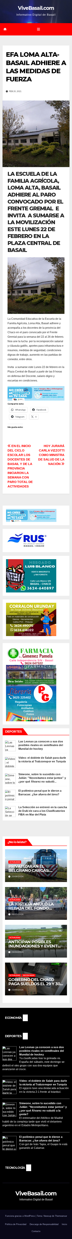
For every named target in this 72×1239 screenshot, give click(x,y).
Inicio (64, 1224)
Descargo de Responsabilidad (44, 1224)
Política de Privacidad (15, 1224)
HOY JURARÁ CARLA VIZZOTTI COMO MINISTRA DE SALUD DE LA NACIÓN (51, 455)
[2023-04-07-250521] (36, 393)
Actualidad (14, 862)
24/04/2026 (18, 952)
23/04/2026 (18, 990)
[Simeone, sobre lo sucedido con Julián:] (10, 778)
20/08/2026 (18, 876)
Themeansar (61, 1216)
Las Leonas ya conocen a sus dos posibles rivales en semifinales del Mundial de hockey (40, 745)
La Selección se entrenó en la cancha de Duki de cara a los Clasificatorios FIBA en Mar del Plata (42, 811)
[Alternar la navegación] (38, 29)
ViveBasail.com (36, 8)
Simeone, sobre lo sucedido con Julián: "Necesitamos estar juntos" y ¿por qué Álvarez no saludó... (42, 778)
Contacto (36, 1231)
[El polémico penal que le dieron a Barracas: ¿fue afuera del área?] (10, 794)
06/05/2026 (18, 914)
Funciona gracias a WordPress (20, 1216)
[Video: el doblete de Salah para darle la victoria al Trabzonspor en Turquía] (10, 762)
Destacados (28, 975)
